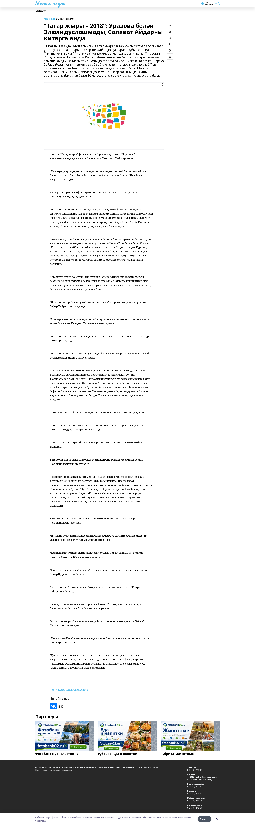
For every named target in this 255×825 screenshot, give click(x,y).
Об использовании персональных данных (54, 770)
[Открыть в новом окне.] (56, 706)
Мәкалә (40, 10)
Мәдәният (49, 19)
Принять (204, 819)
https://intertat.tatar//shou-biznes (69, 689)
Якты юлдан (50, 3)
